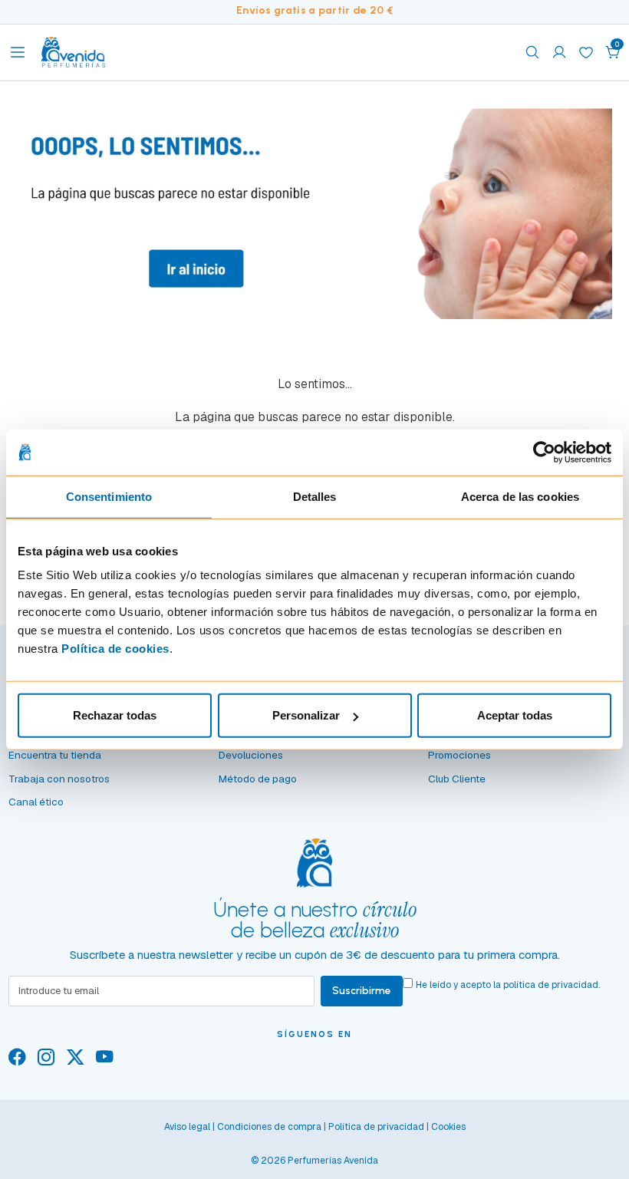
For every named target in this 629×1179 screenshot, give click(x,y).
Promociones (459, 755)
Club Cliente (457, 778)
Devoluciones (251, 755)
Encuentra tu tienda (54, 755)
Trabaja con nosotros (59, 778)
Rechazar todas (114, 715)
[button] (613, 52)
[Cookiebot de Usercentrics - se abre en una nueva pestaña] (544, 451)
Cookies (448, 1127)
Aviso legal (187, 1127)
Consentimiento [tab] (109, 495)
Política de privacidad (376, 1127)
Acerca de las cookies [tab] (520, 495)
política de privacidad (550, 985)
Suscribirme (361, 990)
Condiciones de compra (269, 1127)
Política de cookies (115, 648)
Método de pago (258, 778)
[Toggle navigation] (17, 52)
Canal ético (36, 802)
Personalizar (306, 715)
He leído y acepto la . (508, 985)
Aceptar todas (514, 715)
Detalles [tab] (315, 495)
